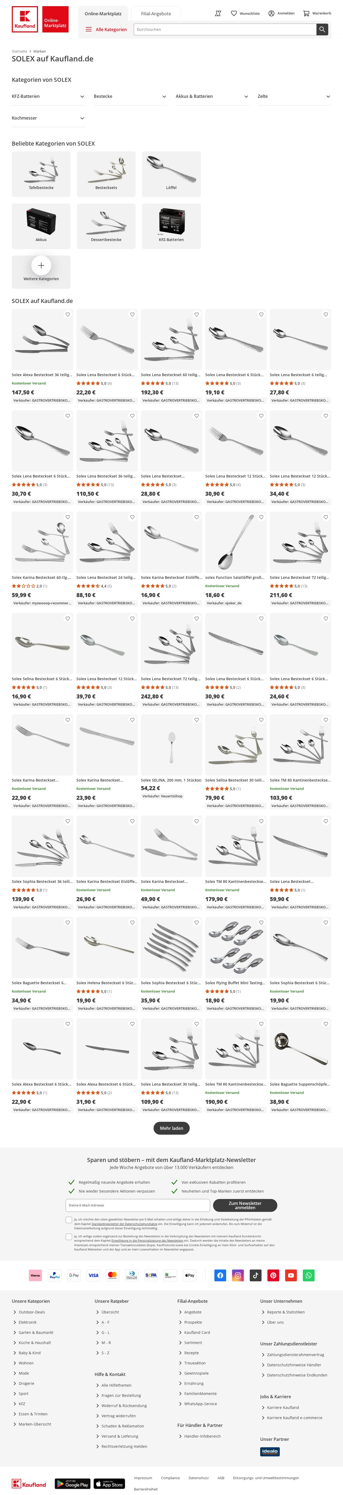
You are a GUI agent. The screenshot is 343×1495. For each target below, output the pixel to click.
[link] (156, 13)
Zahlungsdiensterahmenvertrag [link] (295, 1354)
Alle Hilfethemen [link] (117, 1385)
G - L (106, 1332)
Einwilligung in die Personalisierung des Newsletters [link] (147, 1240)
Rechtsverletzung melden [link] (124, 1446)
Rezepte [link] (191, 1352)
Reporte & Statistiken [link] (286, 1312)
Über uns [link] (275, 1322)
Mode (24, 1373)
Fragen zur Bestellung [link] (121, 1395)
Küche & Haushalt (35, 1342)
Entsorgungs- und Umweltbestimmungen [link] (266, 1477)
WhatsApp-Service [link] (200, 1403)
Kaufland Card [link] (197, 1332)
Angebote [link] (193, 1312)
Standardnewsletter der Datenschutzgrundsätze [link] (124, 1224)
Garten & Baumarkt (36, 1332)
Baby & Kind (30, 1352)
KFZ (22, 1403)
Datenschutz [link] (199, 1477)
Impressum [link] (143, 1477)
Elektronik (27, 1322)
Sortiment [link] (193, 1342)
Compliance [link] (170, 1477)
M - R (106, 1342)
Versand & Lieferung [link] (120, 1436)
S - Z (105, 1352)
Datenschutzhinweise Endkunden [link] (297, 1375)
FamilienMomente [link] (200, 1393)
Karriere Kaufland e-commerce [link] (294, 1417)
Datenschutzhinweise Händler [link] (294, 1364)
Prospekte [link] (193, 1322)
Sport (23, 1393)
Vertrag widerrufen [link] (119, 1415)
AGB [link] (221, 1477)
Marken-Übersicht (35, 1424)
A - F (105, 1322)
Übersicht (110, 1312)
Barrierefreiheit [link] (146, 1489)
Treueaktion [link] (195, 1363)
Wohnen (26, 1363)
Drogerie (26, 1383)
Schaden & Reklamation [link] (123, 1426)
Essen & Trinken (33, 1413)
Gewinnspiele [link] (196, 1373)
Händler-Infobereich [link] (202, 1436)
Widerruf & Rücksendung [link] (124, 1405)
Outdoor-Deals (32, 1312)
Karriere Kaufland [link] (283, 1407)
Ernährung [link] (194, 1383)
